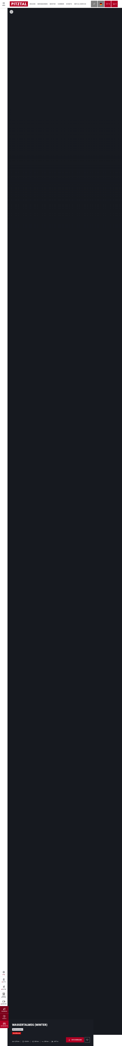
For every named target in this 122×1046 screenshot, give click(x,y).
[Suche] (94, 4)
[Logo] (19, 4)
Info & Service (80, 4)
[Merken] (87, 1039)
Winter (53, 4)
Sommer (61, 4)
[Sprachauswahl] (101, 4)
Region (32, 4)
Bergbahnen (43, 4)
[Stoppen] (11, 12)
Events (69, 4)
